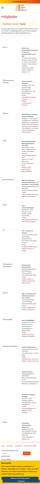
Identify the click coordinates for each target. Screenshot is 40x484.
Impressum (10, 446)
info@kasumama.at (27, 334)
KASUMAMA (31, 336)
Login (3, 446)
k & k (28, 72)
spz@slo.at (29, 279)
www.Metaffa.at (32, 383)
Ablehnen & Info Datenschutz (20, 478)
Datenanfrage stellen (30, 446)
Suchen (26, 453)
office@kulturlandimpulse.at (30, 219)
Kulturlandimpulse (30, 221)
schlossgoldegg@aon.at (29, 408)
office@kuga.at (30, 130)
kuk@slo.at (29, 70)
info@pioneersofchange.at (29, 246)
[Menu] (2, 8)
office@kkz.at (30, 437)
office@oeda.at (30, 307)
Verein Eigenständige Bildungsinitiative (27, 169)
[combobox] (12, 453)
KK (28, 439)
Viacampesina (31, 196)
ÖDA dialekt (30, 309)
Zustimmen (21, 481)
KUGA (29, 132)
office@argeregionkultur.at (20, 1)
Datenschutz (18, 446)
